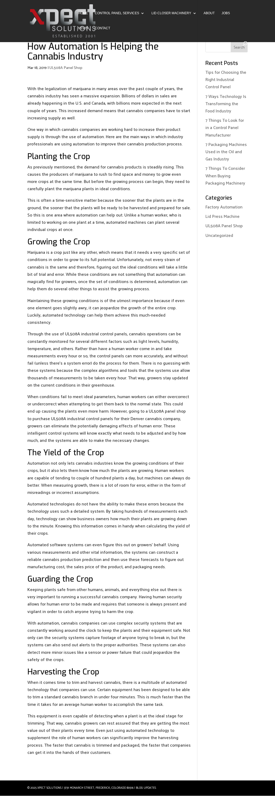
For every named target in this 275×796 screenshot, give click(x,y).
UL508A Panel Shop (65, 68)
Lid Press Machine (222, 216)
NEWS (83, 28)
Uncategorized (219, 235)
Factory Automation (224, 207)
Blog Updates (146, 788)
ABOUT (209, 13)
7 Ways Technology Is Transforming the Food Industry (225, 104)
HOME (83, 13)
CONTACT (102, 28)
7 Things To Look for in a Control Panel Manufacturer (224, 128)
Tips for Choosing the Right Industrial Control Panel (225, 80)
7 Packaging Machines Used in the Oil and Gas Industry (226, 152)
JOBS (226, 13)
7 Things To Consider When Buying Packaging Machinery (225, 176)
